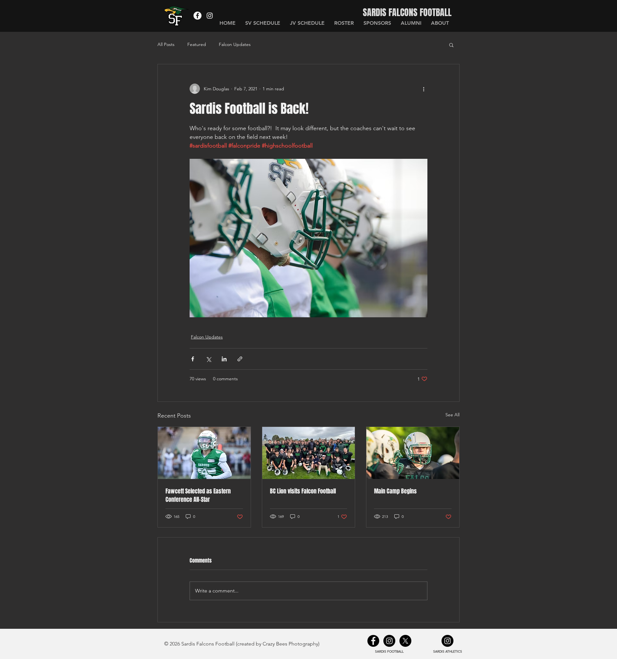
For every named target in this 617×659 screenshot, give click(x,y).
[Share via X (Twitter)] (208, 359)
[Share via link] (240, 359)
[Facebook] (197, 16)
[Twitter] (405, 641)
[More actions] (423, 89)
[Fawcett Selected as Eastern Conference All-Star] (204, 453)
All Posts (165, 44)
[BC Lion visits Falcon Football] (308, 453)
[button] (451, 44)
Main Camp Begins (395, 491)
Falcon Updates (235, 44)
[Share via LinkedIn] (224, 359)
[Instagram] (210, 16)
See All (452, 415)
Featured (196, 44)
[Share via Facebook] (193, 359)
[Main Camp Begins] (412, 453)
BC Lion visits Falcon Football (303, 491)
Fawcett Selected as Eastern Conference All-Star (198, 495)
